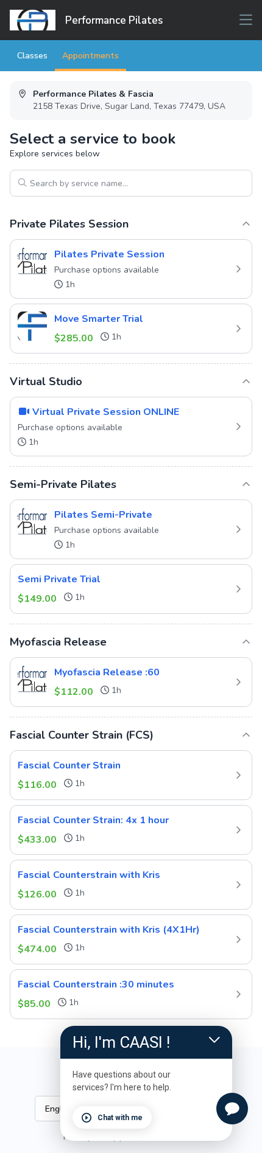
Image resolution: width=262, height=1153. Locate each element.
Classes (32, 55)
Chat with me (120, 1117)
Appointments (90, 55)
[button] (131, 269)
